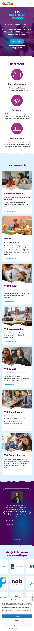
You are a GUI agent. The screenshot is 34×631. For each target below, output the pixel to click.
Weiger (17, 620)
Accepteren (17, 616)
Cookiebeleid (12, 628)
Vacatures (17, 41)
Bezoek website (8, 211)
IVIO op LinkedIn (17, 48)
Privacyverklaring (20, 628)
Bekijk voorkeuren (17, 625)
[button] (31, 600)
